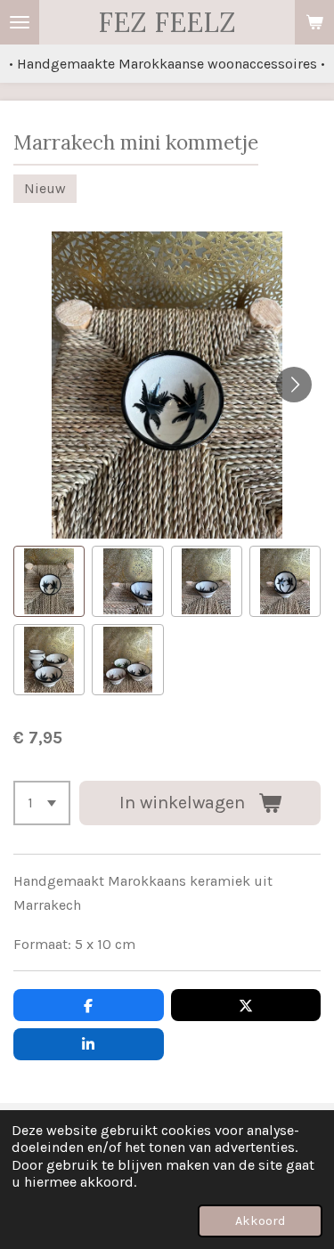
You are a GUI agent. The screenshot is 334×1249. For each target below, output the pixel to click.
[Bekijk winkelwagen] (314, 22)
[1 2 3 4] (41, 803)
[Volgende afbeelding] (294, 384)
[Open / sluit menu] (19, 22)
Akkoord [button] (260, 1221)
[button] (49, 581)
